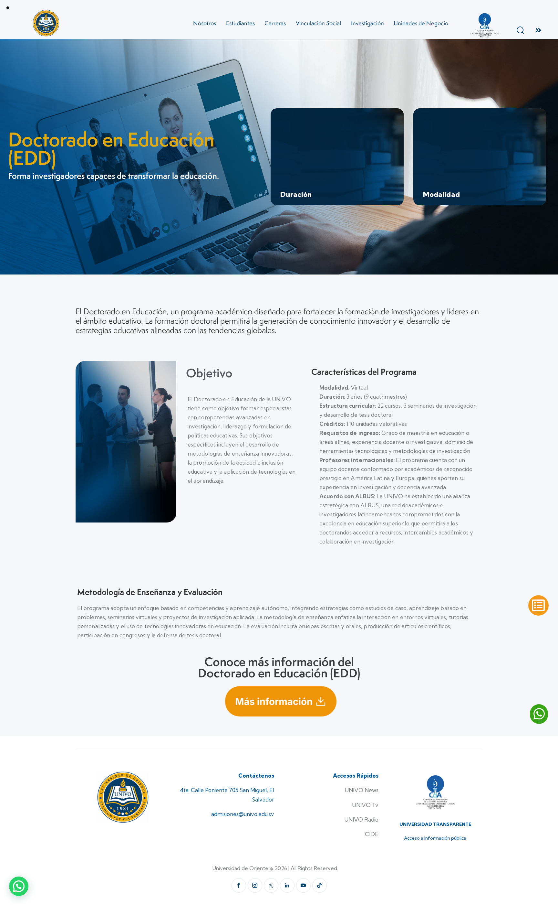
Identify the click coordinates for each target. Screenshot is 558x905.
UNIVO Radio (361, 819)
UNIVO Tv (365, 805)
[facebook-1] (239, 885)
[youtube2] (303, 885)
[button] (18, 886)
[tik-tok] (319, 885)
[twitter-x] (271, 885)
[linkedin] (287, 885)
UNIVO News (361, 790)
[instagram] (255, 885)
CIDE (371, 834)
